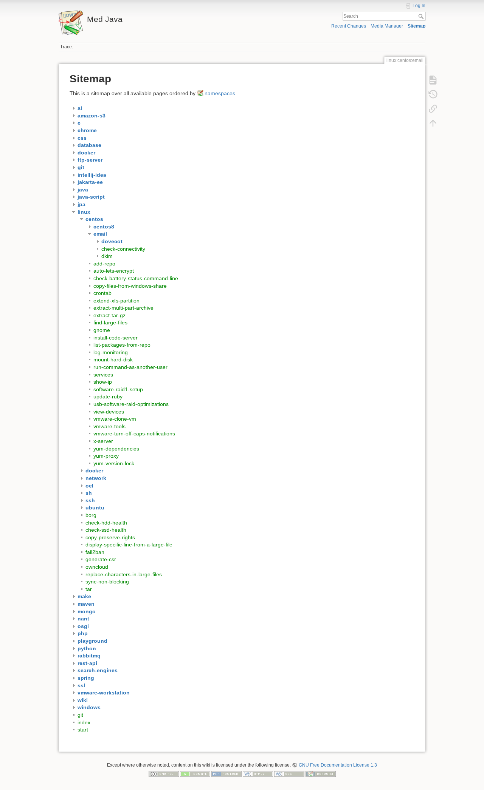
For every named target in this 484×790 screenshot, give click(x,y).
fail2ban (94, 552)
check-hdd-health (106, 523)
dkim (107, 256)
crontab (102, 293)
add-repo (104, 264)
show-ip (102, 382)
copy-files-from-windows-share (130, 286)
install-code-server (115, 338)
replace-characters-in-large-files (123, 574)
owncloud (96, 567)
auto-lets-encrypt (113, 271)
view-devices (108, 412)
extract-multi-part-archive (123, 308)
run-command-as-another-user (130, 367)
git (80, 715)
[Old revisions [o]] (433, 94)
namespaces (220, 93)
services (103, 375)
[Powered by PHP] (226, 773)
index (84, 722)
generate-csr (100, 559)
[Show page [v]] (433, 80)
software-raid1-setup (118, 389)
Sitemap (416, 26)
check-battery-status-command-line (135, 278)
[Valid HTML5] (258, 773)
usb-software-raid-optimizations (131, 404)
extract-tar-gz (109, 315)
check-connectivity (123, 249)
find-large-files (110, 322)
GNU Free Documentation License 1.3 (338, 765)
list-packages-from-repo (121, 345)
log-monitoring (110, 352)
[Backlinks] (433, 109)
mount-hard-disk (113, 359)
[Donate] (195, 773)
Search (421, 16)
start (83, 730)
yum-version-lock (113, 463)
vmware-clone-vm (114, 419)
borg (90, 515)
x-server (103, 441)
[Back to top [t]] (433, 123)
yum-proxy (106, 456)
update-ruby (108, 396)
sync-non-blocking (107, 582)
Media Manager (387, 26)
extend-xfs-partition (116, 301)
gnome (101, 330)
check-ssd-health (105, 530)
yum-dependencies (116, 449)
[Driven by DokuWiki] (321, 773)
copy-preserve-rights (110, 537)
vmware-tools (109, 426)
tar (88, 589)
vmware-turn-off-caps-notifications (134, 433)
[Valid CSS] (289, 773)
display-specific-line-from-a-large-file (128, 545)
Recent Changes (348, 26)
